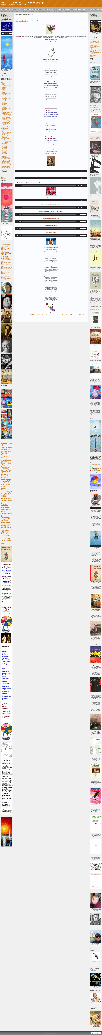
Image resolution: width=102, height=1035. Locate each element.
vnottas (20, 21)
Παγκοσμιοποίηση (4, 520)
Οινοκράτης (5, 518)
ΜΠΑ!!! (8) (4, 90)
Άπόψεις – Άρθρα (4, 252)
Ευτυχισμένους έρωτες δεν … (96, 471)
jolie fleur (71, 314)
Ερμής (2, 461)
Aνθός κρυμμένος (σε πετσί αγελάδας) (26, 20)
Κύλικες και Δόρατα (5, 485)
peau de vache (76, 314)
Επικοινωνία (9, 460)
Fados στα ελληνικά (5, 258)
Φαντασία (3, 537)
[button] (3, 391)
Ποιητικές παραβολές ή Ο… (96, 472)
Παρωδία (3, 524)
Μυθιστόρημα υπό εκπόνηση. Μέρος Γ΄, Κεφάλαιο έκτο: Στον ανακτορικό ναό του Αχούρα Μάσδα (95, 46)
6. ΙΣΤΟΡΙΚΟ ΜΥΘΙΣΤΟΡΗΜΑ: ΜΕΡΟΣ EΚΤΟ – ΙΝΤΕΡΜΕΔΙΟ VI (42, 9)
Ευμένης (5, 461)
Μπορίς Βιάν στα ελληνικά (6, 270)
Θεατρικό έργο (7, 473)
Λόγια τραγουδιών (6, 493)
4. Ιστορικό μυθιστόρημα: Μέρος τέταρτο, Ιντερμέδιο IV (6, 163)
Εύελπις (4, 463)
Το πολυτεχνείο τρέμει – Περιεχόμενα (6, 140)
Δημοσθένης (7, 459)
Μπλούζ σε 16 (4, 504)
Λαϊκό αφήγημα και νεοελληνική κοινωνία (6, 123)
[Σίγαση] (81, 171)
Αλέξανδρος (4, 446)
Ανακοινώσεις (4, 447)
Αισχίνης (8, 444)
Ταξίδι (7, 532)
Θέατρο (8, 471)
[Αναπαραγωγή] (2, 33)
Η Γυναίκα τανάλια (5, 135)
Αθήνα (5, 444)
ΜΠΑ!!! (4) (4, 86)
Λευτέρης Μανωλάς (4, 489)
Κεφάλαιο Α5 (4, 146)
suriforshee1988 (94, 464)
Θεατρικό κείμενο (6, 474)
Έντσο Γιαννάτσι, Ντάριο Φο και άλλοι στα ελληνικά (6, 259)
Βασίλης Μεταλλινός (4, 455)
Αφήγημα (4, 453)
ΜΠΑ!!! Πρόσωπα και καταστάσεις (5, 100)
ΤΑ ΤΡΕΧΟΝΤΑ (31, 314)
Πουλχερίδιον (3, 529)
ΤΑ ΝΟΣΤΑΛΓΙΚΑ (4, 255)
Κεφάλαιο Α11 (4, 151)
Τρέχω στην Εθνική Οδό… (7, 132)
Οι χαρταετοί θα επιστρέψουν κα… (96, 467)
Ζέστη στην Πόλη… (7, 130)
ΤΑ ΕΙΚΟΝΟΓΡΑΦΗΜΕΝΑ (5, 253)
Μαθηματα (57, 9)
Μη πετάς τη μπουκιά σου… (5, 137)
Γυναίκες (7, 457)
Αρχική (2, 7)
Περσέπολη (9, 525)
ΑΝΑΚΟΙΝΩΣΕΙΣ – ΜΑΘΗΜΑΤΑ (6, 245)
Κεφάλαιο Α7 (4, 148)
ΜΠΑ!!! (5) (4, 87)
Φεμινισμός (8, 537)
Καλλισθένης (5, 481)
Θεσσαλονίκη (5, 476)
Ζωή (9, 463)
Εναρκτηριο (25, 11)
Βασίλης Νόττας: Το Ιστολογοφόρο (23, 2)
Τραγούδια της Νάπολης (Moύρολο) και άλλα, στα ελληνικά (5, 275)
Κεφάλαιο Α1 (4, 143)
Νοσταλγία (4, 516)
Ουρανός (3, 519)
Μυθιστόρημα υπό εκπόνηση (6, 508)
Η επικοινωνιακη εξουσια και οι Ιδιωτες (43, 11)
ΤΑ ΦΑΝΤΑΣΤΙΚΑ (4, 256)
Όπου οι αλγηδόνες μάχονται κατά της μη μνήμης (95, 53)
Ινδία (11, 476)
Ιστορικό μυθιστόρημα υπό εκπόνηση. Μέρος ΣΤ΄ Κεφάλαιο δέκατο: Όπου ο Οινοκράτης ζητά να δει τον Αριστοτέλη (95, 50)
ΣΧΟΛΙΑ (2, 251)
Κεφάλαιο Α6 (4, 147)
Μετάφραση (6, 498)
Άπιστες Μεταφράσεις (5, 244)
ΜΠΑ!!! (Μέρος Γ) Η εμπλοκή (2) (5, 104)
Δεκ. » (5, 178)
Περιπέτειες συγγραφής (5, 11)
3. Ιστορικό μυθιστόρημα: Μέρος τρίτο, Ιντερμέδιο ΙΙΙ (68, 7)
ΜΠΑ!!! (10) (4, 91)
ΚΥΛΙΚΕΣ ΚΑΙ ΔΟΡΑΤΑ (5, 248)
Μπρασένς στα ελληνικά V (6, 267)
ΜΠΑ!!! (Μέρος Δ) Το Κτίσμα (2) (6, 107)
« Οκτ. (2, 178)
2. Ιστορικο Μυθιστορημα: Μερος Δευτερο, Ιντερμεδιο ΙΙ (44, 7)
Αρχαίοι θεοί (8, 451)
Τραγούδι (5, 535)
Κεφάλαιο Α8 (4, 149)
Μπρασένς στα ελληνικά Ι (6, 260)
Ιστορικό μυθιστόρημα (6, 479)
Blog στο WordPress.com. (51, 1033)
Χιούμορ (6, 539)
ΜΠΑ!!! (72, 11)
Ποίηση (8, 527)
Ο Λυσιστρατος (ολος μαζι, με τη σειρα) (93, 9)
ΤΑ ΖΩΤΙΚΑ (3, 254)
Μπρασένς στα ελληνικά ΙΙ (6, 262)
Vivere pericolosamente (64, 11)
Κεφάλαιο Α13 (4, 153)
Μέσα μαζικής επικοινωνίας (4, 496)
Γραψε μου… (55, 11)
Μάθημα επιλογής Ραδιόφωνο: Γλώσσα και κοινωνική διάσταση (6, 114)
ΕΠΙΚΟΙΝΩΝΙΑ (31, 11)
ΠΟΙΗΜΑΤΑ (3, 249)
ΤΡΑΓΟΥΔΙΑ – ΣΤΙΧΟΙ (4, 257)
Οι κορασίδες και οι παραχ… (96, 465)
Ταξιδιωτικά (4, 533)
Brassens (4, 443)
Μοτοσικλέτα (5, 503)
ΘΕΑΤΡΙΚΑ (3, 247)
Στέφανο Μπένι (5, 530)
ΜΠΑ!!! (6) (4, 88)
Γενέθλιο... (92, 56)
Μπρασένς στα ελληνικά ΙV (6, 265)
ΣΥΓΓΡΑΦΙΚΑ (3, 250)
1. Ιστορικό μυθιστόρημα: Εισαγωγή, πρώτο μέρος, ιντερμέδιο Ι (18, 7)
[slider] (10, 33)
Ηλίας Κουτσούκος (6, 466)
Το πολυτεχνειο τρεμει (16, 11)
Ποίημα (2, 527)
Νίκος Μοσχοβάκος (6, 513)
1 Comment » (81, 314)
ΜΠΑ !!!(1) (4, 83)
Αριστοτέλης (3, 451)
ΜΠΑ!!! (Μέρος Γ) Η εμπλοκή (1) (5, 102)
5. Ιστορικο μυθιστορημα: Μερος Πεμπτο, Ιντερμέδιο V (18, 9)
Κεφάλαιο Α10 (4, 150)
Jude (92, 470)
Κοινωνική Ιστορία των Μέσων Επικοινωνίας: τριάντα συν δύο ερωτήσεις (7, 112)
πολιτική (3, 543)
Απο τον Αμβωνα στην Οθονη (81, 11)
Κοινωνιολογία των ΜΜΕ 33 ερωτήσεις (6, 119)
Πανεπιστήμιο (5, 522)
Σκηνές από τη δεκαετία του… (96, 469)
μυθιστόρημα (5, 542)
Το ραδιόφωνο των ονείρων (4, 124)
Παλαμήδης (3, 521)
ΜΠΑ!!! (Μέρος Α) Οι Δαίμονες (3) (6, 85)
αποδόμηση (9, 540)
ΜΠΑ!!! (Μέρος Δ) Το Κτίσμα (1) (6, 105)
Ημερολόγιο (5, 469)
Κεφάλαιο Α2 (4, 144)
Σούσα (7, 529)
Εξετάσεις (3, 460)
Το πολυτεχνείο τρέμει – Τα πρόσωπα (7, 142)
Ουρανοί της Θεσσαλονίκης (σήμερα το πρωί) (95, 55)
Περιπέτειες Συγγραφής (6, 525)
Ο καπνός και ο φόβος (6, 131)
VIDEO (2, 280)
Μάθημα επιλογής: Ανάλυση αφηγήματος (6, 120)
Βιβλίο (3, 458)
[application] (6, 33)
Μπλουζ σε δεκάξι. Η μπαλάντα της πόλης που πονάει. (72, 9)
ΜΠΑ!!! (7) (4, 89)
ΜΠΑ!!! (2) (4, 84)
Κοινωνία (3, 482)
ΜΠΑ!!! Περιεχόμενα (5, 92)
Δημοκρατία (3, 459)
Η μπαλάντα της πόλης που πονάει (6, 470)
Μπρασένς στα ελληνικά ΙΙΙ (6, 264)
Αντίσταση (10, 447)
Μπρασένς (4, 506)
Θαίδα (2, 473)
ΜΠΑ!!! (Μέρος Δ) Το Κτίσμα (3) (6, 109)
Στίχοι (3, 532)
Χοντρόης (3, 540)
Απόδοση (5, 450)
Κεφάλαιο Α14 (4, 154)
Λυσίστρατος (3, 492)
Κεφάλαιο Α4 (4, 145)
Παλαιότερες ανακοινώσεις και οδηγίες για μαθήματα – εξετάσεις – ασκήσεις (7, 117)
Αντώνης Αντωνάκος (4, 448)
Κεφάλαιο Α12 (4, 152)
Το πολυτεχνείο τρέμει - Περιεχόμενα (94, 43)
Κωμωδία (7, 482)
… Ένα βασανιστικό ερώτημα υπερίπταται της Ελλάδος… (6, 134)
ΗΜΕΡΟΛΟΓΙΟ (3, 246)
